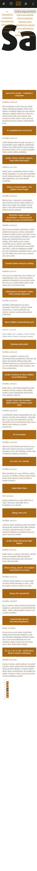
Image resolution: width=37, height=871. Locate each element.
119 (7, 694)
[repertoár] (3, 4)
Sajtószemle (7, 17)
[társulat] (26, 4)
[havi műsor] (11, 4)
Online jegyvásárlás (24, 14)
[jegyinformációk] (33, 4)
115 (7, 685)
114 (7, 682)
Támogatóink (7, 14)
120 (7, 697)
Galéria (6, 28)
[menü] (7, 11)
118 (7, 692)
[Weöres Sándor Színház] (18, 4)
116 (7, 687)
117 (7, 689)
